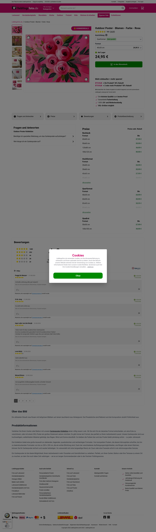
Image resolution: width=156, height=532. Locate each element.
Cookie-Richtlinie (82, 265)
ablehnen (90, 267)
